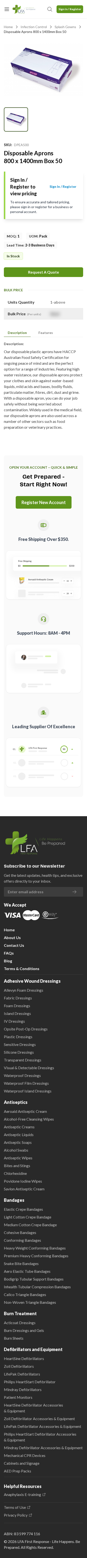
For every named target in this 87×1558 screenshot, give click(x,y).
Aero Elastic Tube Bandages (27, 1271)
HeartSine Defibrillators (24, 1358)
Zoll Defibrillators (19, 1366)
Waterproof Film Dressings (26, 1083)
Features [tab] (45, 333)
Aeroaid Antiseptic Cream (25, 1111)
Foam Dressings (17, 1005)
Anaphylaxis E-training (22, 1494)
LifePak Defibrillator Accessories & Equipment (42, 1426)
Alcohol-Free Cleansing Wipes (29, 1119)
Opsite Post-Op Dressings (26, 1029)
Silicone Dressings (19, 1052)
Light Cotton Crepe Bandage (27, 1217)
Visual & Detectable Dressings (29, 1067)
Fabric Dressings (18, 998)
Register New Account (44, 502)
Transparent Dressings (22, 1060)
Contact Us (14, 945)
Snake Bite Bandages (21, 1263)
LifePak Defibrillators (22, 1374)
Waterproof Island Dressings (27, 1091)
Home (8, 27)
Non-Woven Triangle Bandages (30, 1302)
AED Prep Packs (17, 1471)
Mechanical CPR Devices (24, 1455)
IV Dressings (14, 1021)
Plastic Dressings (18, 1036)
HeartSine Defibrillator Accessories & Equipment (33, 1408)
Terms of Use (15, 1507)
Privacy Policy (16, 1515)
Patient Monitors (18, 1397)
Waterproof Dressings (22, 1075)
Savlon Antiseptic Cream (24, 1188)
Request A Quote (43, 272)
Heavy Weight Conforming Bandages (35, 1248)
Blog (8, 960)
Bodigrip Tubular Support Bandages (34, 1279)
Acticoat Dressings (20, 1322)
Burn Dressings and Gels (24, 1330)
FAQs (9, 953)
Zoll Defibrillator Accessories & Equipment (39, 1418)
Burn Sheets (13, 1338)
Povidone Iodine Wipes (23, 1181)
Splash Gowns (65, 27)
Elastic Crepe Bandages (23, 1209)
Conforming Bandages (22, 1240)
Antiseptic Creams (19, 1126)
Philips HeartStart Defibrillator (30, 1381)
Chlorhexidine (15, 1173)
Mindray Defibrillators (23, 1389)
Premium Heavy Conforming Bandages (36, 1255)
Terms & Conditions (21, 968)
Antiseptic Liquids (19, 1134)
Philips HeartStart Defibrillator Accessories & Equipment (40, 1437)
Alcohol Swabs (16, 1150)
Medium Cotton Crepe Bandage (30, 1224)
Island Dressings (17, 1013)
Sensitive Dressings (20, 1044)
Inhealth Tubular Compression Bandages (37, 1286)
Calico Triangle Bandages (25, 1294)
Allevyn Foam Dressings (23, 990)
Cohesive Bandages (20, 1232)
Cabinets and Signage (21, 1463)
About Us (12, 937)
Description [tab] (17, 333)
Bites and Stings (17, 1165)
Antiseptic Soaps (18, 1142)
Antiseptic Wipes (18, 1157)
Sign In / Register (69, 9)
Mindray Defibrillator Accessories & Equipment (43, 1447)
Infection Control (34, 27)
